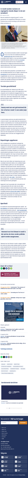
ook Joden (12, 177)
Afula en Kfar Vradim (15, 191)
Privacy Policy (22, 475)
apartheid (9, 364)
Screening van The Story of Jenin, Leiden (12, 293)
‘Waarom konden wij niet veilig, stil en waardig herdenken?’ (13, 344)
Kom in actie (4, 433)
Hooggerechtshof (18, 366)
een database (4, 208)
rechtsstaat (4, 371)
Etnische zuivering (6, 366)
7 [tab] (14, 408)
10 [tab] (18, 408)
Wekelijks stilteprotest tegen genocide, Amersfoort (13, 298)
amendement (4, 74)
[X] (4, 268)
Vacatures (4, 435)
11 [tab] (20, 408)
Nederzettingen (14, 368)
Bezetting (16, 364)
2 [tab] (8, 408)
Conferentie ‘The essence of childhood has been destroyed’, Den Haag (13, 288)
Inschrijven (23, 422)
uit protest (22, 60)
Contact (4, 436)
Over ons (4, 427)
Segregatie (12, 371)
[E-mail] (9, 268)
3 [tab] (9, 408)
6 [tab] (13, 408)
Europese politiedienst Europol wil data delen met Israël (13, 337)
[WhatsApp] (2, 268)
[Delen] (11, 268)
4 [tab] (10, 408)
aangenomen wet (8, 56)
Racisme (23, 368)
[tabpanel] (14, 394)
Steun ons (20, 2)
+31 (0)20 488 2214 (7, 447)
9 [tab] (17, 408)
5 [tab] (12, 408)
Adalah (3, 364)
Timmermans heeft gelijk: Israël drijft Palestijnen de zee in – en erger (12, 330)
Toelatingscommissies (7, 373)
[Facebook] (6, 268)
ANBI (3, 438)
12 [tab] (21, 408)
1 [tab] (6, 408)
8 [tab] (16, 408)
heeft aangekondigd (22, 210)
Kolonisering (5, 368)
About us (4, 429)
